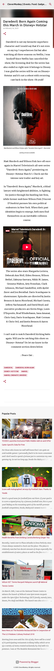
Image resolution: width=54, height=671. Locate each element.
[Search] (50, 4)
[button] (4, 34)
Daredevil (8, 367)
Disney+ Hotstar (11, 371)
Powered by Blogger (28, 662)
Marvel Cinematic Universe (15, 375)
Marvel (24, 371)
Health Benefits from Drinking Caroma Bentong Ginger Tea (25, 538)
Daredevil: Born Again (25, 367)
